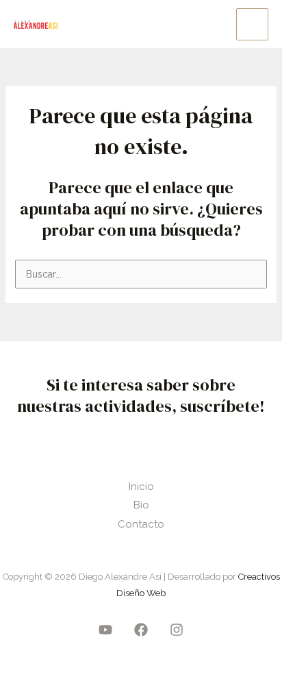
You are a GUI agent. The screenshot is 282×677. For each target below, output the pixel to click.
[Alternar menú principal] (252, 24)
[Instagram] (176, 630)
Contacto (141, 524)
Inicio (141, 486)
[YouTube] (105, 630)
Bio (141, 505)
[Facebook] (141, 630)
